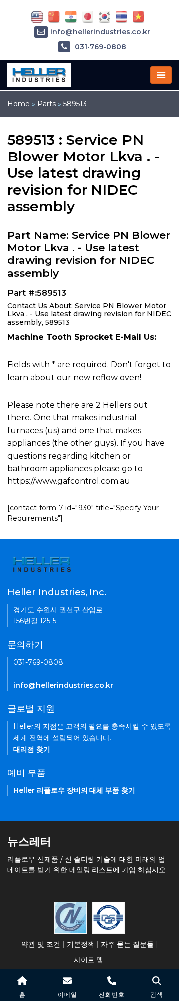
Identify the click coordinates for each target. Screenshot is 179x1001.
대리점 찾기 (31, 749)
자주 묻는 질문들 (127, 944)
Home (18, 103)
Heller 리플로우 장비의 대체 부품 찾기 (74, 790)
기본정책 (80, 944)
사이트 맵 (88, 959)
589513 (75, 103)
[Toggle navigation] (161, 75)
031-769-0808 (99, 46)
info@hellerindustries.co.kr (100, 31)
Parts (46, 103)
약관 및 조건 (40, 944)
